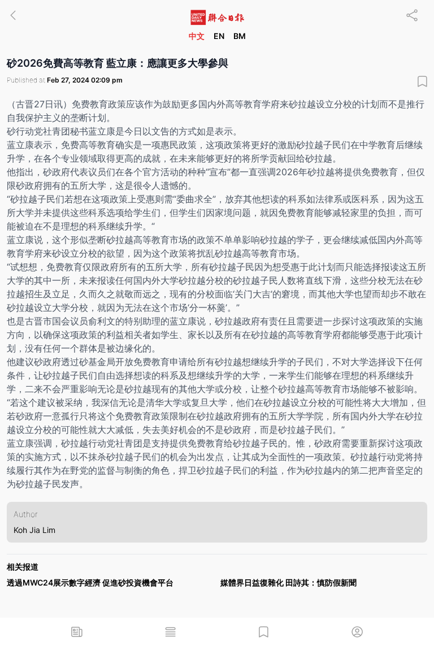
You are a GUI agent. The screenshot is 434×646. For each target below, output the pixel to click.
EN (219, 36)
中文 (197, 36)
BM (239, 36)
